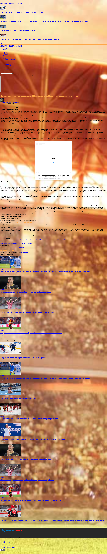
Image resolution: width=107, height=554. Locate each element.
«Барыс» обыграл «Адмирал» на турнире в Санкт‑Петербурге (22, 12)
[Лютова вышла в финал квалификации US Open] (3, 27)
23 (0, 402)
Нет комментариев (15, 102)
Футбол (4, 49)
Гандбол (6, 66)
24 (0, 296)
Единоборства (6, 53)
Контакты (5, 546)
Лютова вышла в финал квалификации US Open (17, 30)
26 (0, 316)
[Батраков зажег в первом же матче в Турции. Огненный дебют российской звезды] (10, 329)
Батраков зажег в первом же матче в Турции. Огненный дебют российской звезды (31, 333)
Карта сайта (5, 545)
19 (0, 443)
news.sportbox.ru (10, 237)
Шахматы (7, 68)
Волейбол (5, 54)
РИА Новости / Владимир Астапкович (23, 222)
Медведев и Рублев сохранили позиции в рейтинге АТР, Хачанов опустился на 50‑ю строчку (34, 439)
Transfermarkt (46, 178)
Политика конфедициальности (10, 547)
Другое (4, 58)
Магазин (5, 48)
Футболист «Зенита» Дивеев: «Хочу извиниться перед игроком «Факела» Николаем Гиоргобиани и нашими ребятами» (44, 21)
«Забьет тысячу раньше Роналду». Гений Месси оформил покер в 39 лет (27, 312)
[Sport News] (11, 3)
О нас (4, 541)
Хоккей (4, 51)
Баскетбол (5, 52)
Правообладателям (7, 543)
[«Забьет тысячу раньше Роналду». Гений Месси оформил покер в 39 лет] (10, 308)
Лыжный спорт (8, 64)
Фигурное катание (9, 62)
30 (0, 336)
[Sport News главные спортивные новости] (11, 532)
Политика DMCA (6, 542)
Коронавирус (8, 60)
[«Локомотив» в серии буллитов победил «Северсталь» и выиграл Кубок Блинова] (3, 36)
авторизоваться (24, 252)
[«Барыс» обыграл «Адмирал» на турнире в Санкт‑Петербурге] (3, 9)
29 (0, 524)
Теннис (4, 55)
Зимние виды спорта (10, 59)
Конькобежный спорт (10, 63)
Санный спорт (8, 65)
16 (0, 275)
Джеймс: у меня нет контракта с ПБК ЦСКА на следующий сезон (18, 247)
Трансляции (7, 69)
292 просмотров (4, 102)
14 (0, 361)
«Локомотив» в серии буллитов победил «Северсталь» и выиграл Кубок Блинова (29, 39)
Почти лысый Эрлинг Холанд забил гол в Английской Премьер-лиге (25, 292)
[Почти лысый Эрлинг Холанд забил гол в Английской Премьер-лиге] (10, 288)
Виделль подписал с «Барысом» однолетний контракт (16, 243)
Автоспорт (5, 57)
